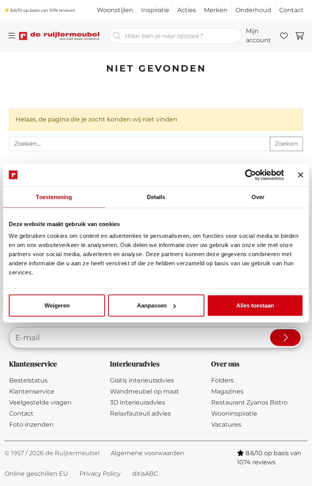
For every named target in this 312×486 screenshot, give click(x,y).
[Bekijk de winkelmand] (299, 35)
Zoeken (286, 143)
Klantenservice (31, 391)
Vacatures (226, 424)
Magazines (227, 391)
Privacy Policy (100, 473)
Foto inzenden (31, 424)
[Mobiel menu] (12, 36)
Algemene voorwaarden (147, 453)
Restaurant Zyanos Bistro (249, 402)
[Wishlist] (283, 35)
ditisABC (145, 473)
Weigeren (57, 305)
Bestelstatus (28, 380)
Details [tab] (156, 196)
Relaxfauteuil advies (140, 413)
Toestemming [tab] (54, 196)
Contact (291, 10)
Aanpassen (152, 305)
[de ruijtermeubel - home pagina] (59, 36)
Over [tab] (258, 196)
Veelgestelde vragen (40, 402)
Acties (186, 10)
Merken (216, 10)
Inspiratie (155, 10)
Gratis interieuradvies (142, 380)
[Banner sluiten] (300, 174)
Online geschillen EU (36, 473)
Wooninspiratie (234, 413)
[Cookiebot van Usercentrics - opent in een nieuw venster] (250, 174)
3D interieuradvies (137, 402)
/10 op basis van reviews (42, 10)
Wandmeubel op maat (144, 391)
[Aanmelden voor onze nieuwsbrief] (285, 337)
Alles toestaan (255, 305)
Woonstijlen (115, 10)
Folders (222, 380)
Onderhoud (253, 10)
